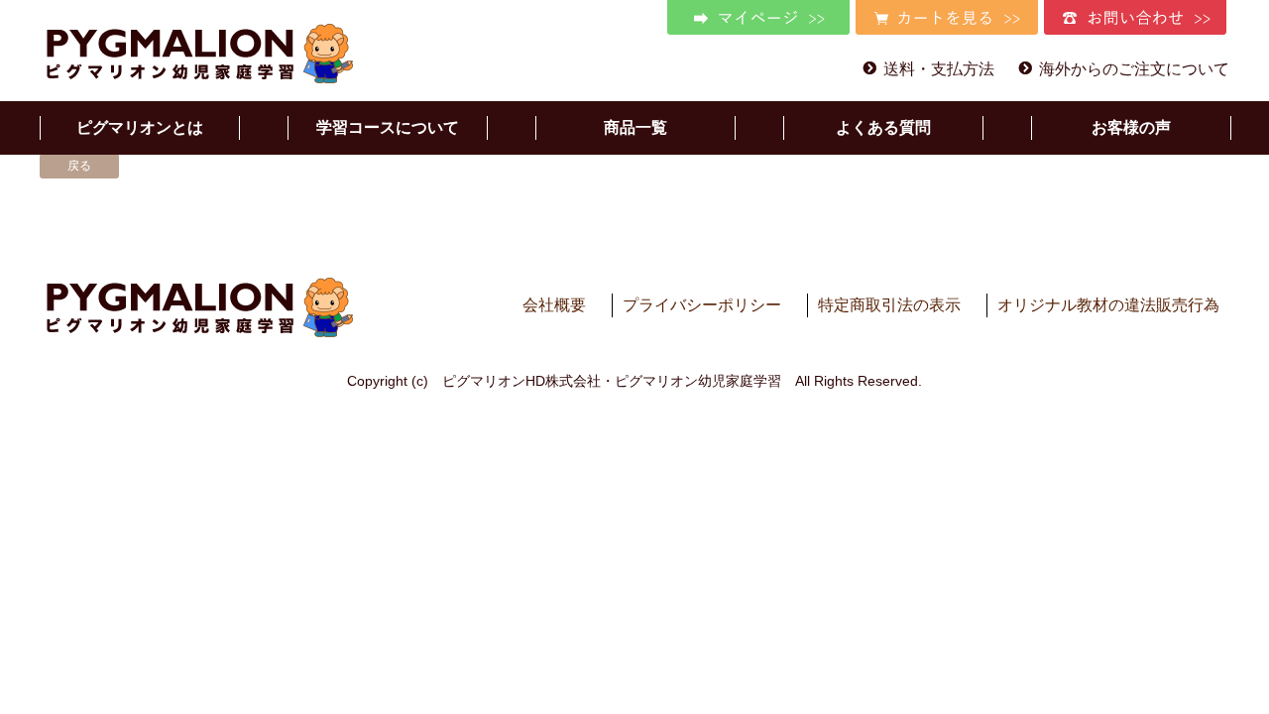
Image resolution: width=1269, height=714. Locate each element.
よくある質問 (883, 127)
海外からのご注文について (1134, 68)
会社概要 (554, 305)
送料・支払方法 (938, 68)
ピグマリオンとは (139, 127)
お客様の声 (1131, 127)
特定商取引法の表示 (889, 305)
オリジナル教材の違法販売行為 (1108, 305)
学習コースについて (387, 127)
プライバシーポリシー (702, 305)
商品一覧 (635, 127)
